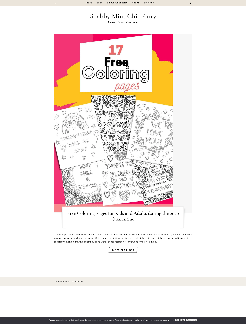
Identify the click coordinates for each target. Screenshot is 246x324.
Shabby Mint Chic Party (123, 16)
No (182, 320)
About (135, 3)
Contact (149, 3)
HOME (89, 3)
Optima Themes (76, 281)
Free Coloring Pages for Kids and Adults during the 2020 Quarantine (123, 216)
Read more (191, 320)
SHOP (99, 3)
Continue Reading (123, 250)
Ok (177, 320)
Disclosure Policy (117, 3)
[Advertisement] (123, 305)
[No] (243, 320)
